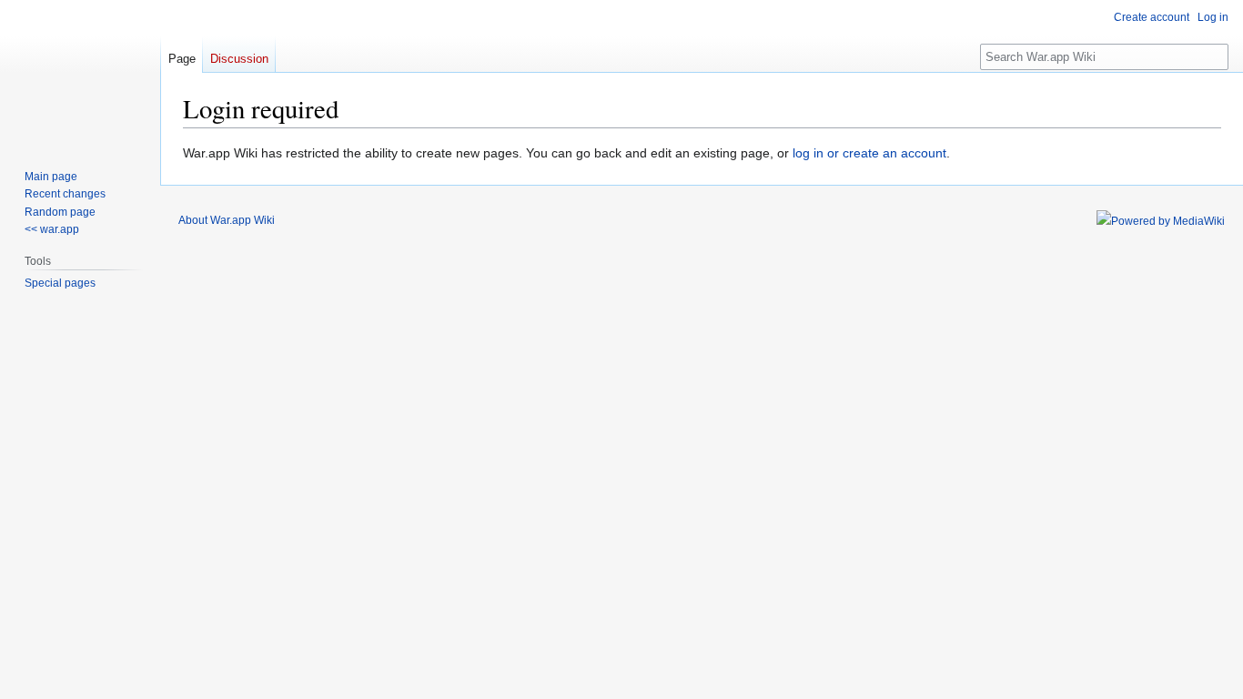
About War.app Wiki (226, 220)
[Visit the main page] (80, 73)
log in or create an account (869, 153)
